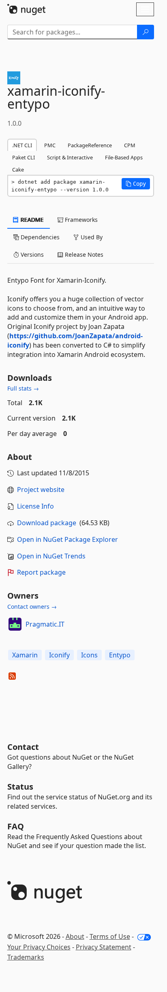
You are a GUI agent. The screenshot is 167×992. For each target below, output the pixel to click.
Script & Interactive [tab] (70, 157)
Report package (41, 572)
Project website (40, 489)
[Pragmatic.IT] (15, 624)
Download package (46, 522)
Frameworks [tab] (80, 219)
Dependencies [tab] (39, 237)
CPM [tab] (129, 145)
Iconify (59, 655)
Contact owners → (32, 606)
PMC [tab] (50, 145)
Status (20, 786)
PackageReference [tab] (90, 145)
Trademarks (25, 957)
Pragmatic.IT (45, 624)
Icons (89, 655)
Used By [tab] (91, 237)
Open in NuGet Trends (51, 556)
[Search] (145, 32)
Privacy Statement (103, 947)
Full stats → (23, 388)
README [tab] (31, 219)
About (75, 936)
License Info (35, 506)
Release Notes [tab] (83, 254)
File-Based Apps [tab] (124, 157)
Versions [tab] (31, 254)
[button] (136, 183)
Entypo (120, 655)
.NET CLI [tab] (22, 145)
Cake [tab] (18, 169)
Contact (23, 746)
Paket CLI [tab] (23, 157)
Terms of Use (110, 936)
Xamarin (25, 655)
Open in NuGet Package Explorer (67, 539)
